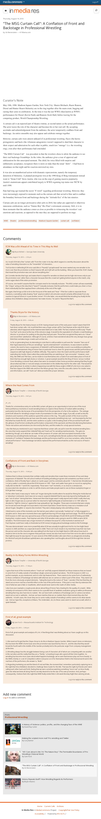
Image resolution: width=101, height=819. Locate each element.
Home (39, 806)
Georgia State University (35, 252)
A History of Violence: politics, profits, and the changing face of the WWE (52, 724)
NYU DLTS (60, 814)
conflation (75, 221)
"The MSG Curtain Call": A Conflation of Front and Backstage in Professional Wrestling (58, 765)
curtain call (65, 221)
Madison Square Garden (48, 221)
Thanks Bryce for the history (24, 312)
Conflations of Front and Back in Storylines (27, 460)
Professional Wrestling (16, 717)
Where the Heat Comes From (20, 385)
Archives (60, 806)
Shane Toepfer (20, 391)
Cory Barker (29, 740)
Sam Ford (18, 622)
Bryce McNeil (19, 252)
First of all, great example (18, 616)
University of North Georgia (38, 391)
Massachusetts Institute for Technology (38, 622)
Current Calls (49, 806)
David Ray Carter (30, 727)
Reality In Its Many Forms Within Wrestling (27, 555)
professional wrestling (27, 221)
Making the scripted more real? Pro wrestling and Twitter (45, 738)
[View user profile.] (9, 252)
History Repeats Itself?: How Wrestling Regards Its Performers (47, 779)
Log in (94, 2)
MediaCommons (43, 810)
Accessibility (39, 814)
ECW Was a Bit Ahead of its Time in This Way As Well (32, 246)
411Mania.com (25, 32)
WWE (6, 221)
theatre (13, 221)
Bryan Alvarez (29, 781)
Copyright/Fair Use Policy (69, 810)
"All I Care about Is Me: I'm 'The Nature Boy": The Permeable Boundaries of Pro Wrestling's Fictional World (55, 753)
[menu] (5, 10)
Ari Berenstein (11, 32)
